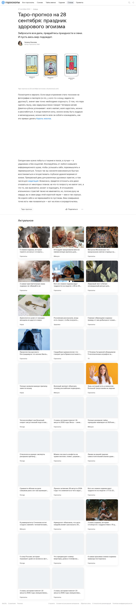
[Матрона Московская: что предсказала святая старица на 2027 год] (102, 242)
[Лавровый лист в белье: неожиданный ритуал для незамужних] (102, 277)
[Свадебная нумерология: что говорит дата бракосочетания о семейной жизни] (68, 345)
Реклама (20, 603)
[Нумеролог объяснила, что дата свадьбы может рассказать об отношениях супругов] (68, 515)
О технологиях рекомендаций (101, 603)
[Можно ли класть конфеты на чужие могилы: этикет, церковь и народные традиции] (68, 447)
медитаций (33, 181)
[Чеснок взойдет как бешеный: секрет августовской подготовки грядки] (34, 413)
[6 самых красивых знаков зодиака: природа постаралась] (102, 549)
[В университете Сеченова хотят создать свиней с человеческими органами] (34, 515)
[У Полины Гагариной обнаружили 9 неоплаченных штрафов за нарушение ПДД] (102, 345)
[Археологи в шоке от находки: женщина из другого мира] (34, 311)
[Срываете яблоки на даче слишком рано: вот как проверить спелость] (34, 481)
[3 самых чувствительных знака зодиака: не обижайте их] (34, 277)
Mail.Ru (4, 603)
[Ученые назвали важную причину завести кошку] (34, 379)
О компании (12, 603)
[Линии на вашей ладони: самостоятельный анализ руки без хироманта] (102, 447)
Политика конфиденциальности (122, 603)
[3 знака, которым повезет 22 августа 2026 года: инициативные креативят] (34, 583)
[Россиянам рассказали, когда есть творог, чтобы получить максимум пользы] (68, 311)
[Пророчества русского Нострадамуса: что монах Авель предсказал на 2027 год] (34, 345)
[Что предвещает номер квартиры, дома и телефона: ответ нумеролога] (68, 549)
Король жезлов (43, 118)
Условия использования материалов (67, 603)
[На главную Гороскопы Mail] (12, 2)
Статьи (35, 9)
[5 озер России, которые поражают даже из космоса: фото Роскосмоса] (34, 549)
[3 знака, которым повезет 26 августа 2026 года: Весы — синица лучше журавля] (68, 413)
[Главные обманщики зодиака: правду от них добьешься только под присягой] (102, 311)
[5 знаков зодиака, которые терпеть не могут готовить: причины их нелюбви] (34, 242)
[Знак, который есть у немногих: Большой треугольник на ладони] (102, 379)
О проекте (51, 603)
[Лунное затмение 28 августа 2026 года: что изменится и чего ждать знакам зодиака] (68, 481)
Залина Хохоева (30, 42)
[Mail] (3, 2)
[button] (51, 67)
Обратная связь (86, 603)
